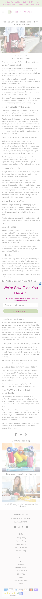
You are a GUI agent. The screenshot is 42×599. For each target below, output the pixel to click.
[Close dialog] (40, 284)
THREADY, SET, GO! (21, 311)
